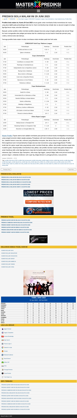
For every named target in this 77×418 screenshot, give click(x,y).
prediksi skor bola (19, 163)
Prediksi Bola (68, 19)
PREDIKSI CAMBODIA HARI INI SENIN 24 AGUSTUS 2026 (15, 404)
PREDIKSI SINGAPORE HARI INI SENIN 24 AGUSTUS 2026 (16, 229)
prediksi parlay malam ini (8, 163)
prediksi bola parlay (36, 160)
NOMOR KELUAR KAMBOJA (8, 261)
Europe (6, 351)
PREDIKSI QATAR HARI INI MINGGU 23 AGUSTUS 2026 (15, 409)
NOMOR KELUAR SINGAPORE (9, 253)
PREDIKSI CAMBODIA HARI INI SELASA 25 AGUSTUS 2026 (16, 222)
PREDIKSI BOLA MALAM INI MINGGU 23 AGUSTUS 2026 (16, 182)
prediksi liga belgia (68, 160)
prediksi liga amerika (59, 160)
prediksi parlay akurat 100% (64, 162)
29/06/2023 (12, 19)
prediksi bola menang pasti (24, 160)
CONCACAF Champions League (36, 19)
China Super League (23, 19)
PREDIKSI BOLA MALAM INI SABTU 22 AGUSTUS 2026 (15, 184)
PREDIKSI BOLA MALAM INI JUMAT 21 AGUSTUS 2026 (15, 186)
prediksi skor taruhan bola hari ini (62, 163)
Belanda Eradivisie (8, 354)
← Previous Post (6, 169)
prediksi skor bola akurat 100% (31, 163)
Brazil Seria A (7, 358)
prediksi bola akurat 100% (11, 160)
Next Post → (72, 169)
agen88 (5, 19)
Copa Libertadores (49, 19)
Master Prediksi (7, 135)
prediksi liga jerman (16, 162)
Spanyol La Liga (8, 347)
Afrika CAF (6, 362)
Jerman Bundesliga (8, 336)
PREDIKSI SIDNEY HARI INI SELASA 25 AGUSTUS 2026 (15, 225)
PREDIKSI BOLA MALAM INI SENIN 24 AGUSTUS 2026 (15, 179)
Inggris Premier (7, 329)
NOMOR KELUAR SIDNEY (8, 258)
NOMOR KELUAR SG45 (7, 250)
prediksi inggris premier (47, 160)
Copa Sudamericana (60, 19)
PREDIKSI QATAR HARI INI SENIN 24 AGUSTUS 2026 (15, 227)
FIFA (5, 366)
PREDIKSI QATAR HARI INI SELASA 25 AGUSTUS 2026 (15, 220)
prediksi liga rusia (26, 162)
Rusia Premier (7, 373)
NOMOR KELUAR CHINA (7, 267)
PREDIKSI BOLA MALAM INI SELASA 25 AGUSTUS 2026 (16, 177)
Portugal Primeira (8, 369)
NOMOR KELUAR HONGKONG (9, 256)
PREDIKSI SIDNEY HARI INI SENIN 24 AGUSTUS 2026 (15, 232)
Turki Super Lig (8, 377)
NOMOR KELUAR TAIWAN (8, 264)
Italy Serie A (7, 340)
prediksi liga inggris (6, 162)
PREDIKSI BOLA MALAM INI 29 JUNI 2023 (26, 16)
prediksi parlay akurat (51, 162)
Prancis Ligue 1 (8, 343)
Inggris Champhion (8, 332)
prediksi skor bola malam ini (46, 163)
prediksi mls (42, 162)
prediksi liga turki (35, 162)
